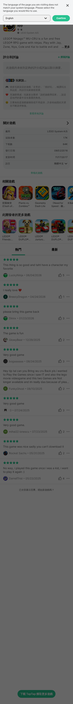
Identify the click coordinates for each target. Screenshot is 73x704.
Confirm (61, 18)
